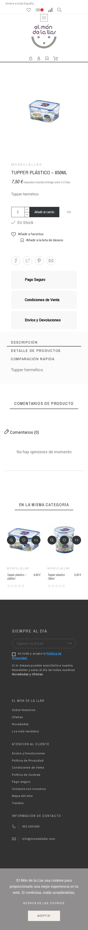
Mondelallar (26, 164)
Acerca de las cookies (44, 903)
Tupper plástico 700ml (56, 577)
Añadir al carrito (44, 212)
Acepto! (44, 916)
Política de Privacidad (28, 760)
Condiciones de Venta (28, 767)
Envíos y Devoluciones (28, 753)
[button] (69, 212)
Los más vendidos (25, 731)
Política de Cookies (26, 774)
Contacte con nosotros (29, 789)
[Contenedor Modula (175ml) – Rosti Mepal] (55, 396)
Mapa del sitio (22, 796)
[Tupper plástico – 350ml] (19, 394)
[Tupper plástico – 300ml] (73, 392)
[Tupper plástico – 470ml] (36, 394)
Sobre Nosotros (23, 710)
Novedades (20, 724)
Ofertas (17, 717)
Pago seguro (21, 781)
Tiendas (17, 803)
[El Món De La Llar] (44, 37)
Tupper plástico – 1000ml (16, 577)
